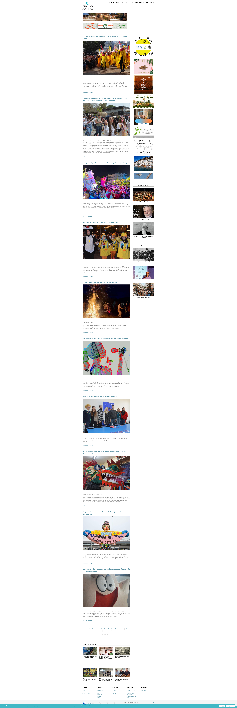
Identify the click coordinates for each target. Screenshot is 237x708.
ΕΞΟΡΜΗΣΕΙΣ (99, 699)
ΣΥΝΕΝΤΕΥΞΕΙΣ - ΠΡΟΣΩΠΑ (132, 696)
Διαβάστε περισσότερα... (88, 92)
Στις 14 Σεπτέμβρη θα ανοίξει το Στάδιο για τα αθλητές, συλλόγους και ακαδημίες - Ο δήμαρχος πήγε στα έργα (106, 679)
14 (104, 628)
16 (111, 628)
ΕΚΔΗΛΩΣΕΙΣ (129, 691)
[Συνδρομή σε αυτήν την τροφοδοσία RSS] (129, 33)
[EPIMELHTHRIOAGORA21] (143, 176)
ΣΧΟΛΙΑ (98, 697)
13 (101, 628)
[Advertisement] (143, 24)
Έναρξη (88, 628)
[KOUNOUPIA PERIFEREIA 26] (143, 117)
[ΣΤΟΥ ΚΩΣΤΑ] (143, 102)
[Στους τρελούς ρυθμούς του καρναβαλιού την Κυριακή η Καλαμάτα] (106, 181)
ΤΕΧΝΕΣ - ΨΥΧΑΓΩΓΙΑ (131, 690)
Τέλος (112, 631)
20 (123, 628)
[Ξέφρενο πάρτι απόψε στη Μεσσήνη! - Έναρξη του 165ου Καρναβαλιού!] (106, 533)
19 (120, 628)
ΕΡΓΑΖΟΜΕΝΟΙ (100, 690)
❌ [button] (236, 705)
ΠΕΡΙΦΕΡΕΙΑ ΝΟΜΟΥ (86, 693)
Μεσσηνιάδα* (143, 280)
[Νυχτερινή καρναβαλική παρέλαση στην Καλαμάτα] (106, 241)
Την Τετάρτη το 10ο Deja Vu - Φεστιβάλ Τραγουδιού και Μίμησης (105, 338)
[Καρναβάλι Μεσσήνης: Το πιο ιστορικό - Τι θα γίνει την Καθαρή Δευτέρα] (106, 57)
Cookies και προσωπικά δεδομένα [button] (94, 705)
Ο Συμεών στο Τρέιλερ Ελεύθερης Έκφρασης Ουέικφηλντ (143, 237)
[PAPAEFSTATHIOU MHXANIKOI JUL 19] (143, 164)
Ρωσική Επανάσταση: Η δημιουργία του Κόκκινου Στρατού (143, 262)
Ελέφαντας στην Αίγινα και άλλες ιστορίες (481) (122, 657)
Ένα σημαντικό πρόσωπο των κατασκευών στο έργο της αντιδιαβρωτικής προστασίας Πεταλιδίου (121, 679)
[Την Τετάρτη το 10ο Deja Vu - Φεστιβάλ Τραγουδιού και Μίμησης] (106, 357)
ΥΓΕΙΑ (98, 693)
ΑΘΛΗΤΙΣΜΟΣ (129, 694)
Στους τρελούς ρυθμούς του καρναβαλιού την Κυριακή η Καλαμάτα (106, 163)
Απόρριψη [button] (222, 706)
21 (126, 628)
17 (115, 628)
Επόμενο (106, 631)
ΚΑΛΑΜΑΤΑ (84, 690)
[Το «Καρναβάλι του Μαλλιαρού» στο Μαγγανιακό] (106, 301)
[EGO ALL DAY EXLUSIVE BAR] (105, 17)
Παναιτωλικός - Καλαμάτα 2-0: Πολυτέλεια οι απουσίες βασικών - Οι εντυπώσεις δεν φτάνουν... (89, 679)
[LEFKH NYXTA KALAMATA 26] (143, 47)
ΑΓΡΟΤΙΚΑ (114, 690)
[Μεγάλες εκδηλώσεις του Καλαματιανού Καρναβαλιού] (106, 415)
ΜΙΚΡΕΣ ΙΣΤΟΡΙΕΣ (130, 697)
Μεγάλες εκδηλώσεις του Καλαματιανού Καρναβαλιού (101, 396)
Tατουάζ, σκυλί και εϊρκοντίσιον (143, 297)
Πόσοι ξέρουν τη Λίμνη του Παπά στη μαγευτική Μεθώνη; (90, 657)
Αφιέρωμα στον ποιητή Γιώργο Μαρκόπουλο (143, 219)
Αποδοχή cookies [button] (230, 706)
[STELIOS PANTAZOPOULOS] (143, 147)
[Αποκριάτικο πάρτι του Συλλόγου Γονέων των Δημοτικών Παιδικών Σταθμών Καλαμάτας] (106, 590)
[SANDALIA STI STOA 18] (143, 66)
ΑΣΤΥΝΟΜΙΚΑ (99, 694)
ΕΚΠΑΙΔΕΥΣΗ (99, 691)
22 (101, 631)
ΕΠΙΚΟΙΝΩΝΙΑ (144, 691)
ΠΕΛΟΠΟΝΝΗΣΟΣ (85, 691)
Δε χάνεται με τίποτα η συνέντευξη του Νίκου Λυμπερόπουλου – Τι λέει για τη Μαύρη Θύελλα (106, 658)
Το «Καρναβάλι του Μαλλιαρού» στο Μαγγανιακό (100, 282)
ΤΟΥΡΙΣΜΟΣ (114, 693)
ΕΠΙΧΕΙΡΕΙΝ (114, 691)
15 (108, 628)
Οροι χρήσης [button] (105, 705)
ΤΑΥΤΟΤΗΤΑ (143, 690)
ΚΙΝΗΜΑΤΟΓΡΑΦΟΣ (130, 693)
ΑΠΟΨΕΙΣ (99, 696)
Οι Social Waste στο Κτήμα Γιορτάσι (143, 201)
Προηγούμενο (95, 628)
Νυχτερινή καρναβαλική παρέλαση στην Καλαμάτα (100, 222)
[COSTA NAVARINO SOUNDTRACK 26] (143, 85)
